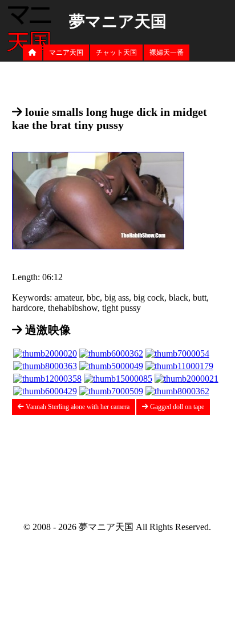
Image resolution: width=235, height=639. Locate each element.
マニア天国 (66, 52)
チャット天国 (116, 52)
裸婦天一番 (166, 52)
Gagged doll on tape (176, 407)
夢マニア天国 (118, 21)
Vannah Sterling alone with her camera (76, 407)
